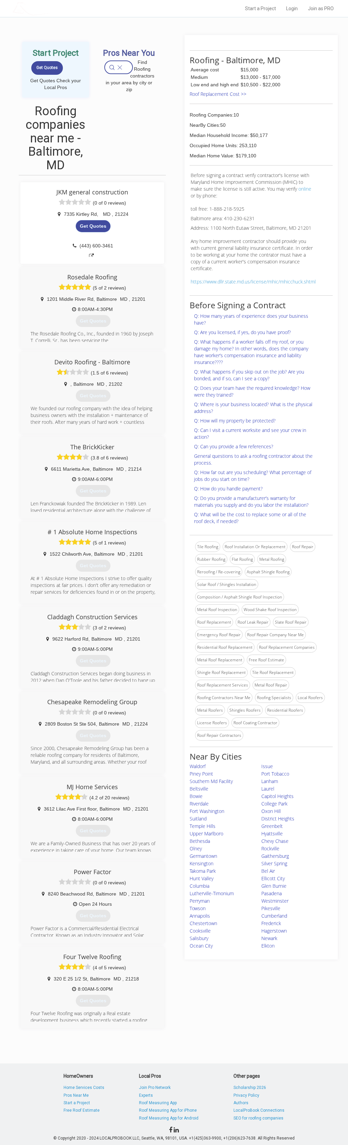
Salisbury (199, 938)
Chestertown (203, 923)
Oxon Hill (271, 811)
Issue (267, 766)
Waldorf (198, 766)
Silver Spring (274, 863)
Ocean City (201, 945)
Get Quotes (93, 226)
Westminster (275, 901)
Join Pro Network (155, 1087)
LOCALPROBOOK (52, 8)
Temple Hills (202, 826)
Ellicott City (273, 878)
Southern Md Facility (211, 781)
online (304, 189)
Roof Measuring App (158, 1102)
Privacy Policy (246, 1095)
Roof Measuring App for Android (168, 1118)
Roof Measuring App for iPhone (168, 1110)
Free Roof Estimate (82, 1110)
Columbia (199, 886)
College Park (274, 803)
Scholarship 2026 (249, 1087)
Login (292, 8)
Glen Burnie (273, 886)
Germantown (203, 856)
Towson (198, 908)
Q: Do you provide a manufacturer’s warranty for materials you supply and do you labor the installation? (251, 501)
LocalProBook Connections (258, 1110)
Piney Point (201, 773)
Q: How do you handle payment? (228, 488)
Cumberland (274, 916)
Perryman (200, 901)
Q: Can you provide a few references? (233, 446)
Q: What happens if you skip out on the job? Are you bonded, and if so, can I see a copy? (249, 375)
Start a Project (260, 8)
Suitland (198, 818)
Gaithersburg (275, 856)
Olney (196, 848)
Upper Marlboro (206, 833)
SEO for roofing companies (258, 1118)
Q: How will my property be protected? (235, 420)
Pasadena (271, 893)
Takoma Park (203, 871)
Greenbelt (272, 826)
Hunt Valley (201, 878)
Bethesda (200, 841)
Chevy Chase (275, 841)
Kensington (201, 863)
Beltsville (199, 788)
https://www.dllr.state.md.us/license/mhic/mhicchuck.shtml (253, 281)
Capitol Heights (277, 796)
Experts (146, 1095)
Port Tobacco (275, 773)
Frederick (271, 923)
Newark (269, 938)
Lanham (269, 781)
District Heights (277, 818)
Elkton (268, 945)
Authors (240, 1102)
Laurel (267, 788)
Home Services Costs (84, 1087)
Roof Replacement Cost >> (218, 94)
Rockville (270, 848)
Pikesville (270, 908)
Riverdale (199, 803)
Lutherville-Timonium (212, 893)
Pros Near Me (76, 1095)
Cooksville (200, 930)
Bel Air (268, 871)
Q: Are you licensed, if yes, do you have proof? (242, 332)
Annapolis (200, 916)
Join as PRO (321, 8)
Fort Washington (207, 811)
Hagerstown (274, 930)
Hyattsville (272, 833)
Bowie (196, 796)
